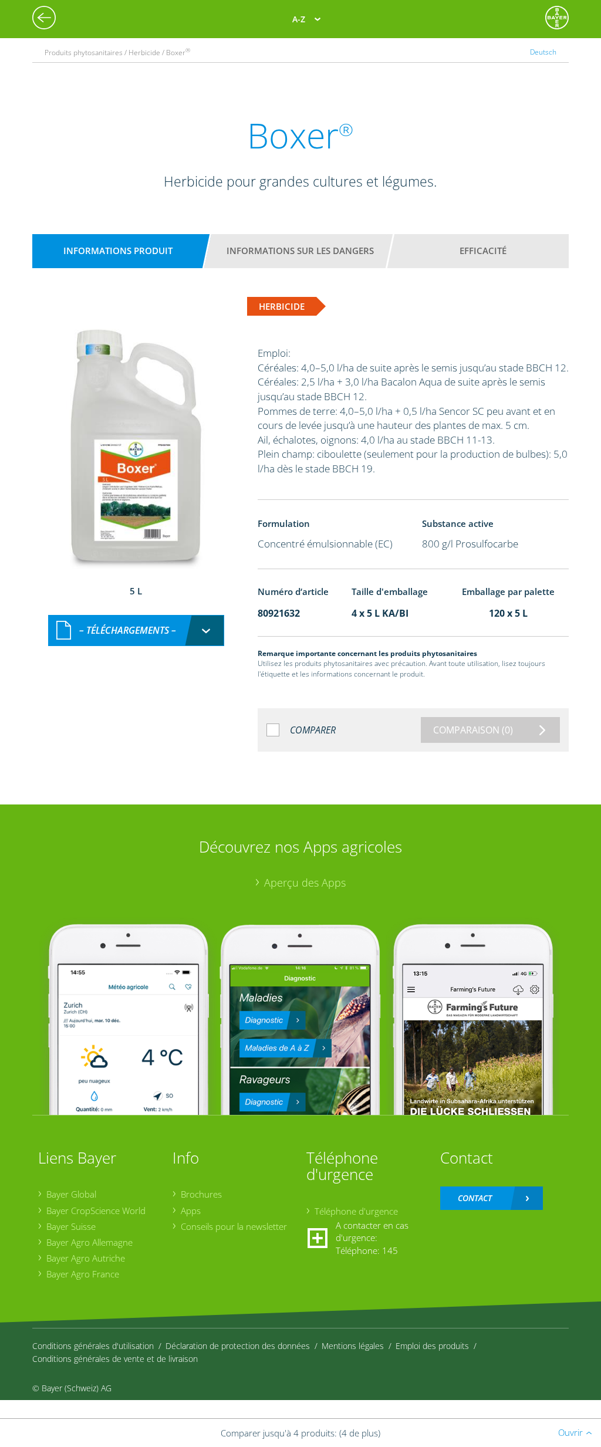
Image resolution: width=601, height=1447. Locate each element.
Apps (191, 1210)
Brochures (201, 1194)
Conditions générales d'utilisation (93, 1345)
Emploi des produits (432, 1345)
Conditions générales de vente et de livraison (115, 1358)
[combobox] (136, 630)
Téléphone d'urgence (356, 1211)
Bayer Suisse (71, 1226)
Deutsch (543, 52)
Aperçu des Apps (305, 882)
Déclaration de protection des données (238, 1345)
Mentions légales (353, 1345)
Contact (475, 1197)
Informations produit (118, 250)
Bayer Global (71, 1194)
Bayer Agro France (82, 1274)
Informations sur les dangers (300, 250)
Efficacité (483, 250)
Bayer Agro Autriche (85, 1258)
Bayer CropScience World (96, 1210)
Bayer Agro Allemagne (89, 1242)
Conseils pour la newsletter (234, 1226)
